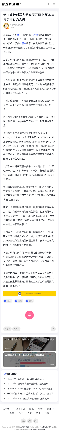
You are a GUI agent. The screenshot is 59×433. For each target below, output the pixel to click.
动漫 (12, 413)
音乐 (38, 413)
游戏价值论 (24, 427)
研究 (24, 43)
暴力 (19, 34)
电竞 (40, 408)
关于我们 (7, 408)
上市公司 (20, 408)
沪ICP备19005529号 (37, 429)
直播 (49, 408)
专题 (47, 413)
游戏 (35, 34)
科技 (20, 413)
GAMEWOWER (45, 427)
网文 (29, 413)
